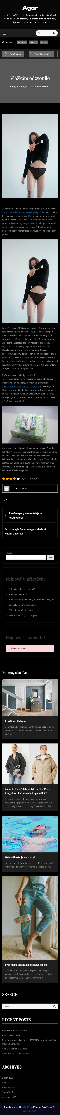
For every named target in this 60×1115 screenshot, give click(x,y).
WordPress (28, 1107)
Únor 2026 (7, 1083)
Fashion (22, 42)
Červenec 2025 (9, 1097)
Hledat (9, 553)
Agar (30, 8)
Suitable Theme (30, 1111)
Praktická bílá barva (18, 594)
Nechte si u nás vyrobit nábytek (23, 615)
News (43, 42)
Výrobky (6, 500)
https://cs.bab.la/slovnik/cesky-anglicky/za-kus (23, 212)
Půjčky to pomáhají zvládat (33, 54)
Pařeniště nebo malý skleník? (22, 589)
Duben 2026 (7, 1078)
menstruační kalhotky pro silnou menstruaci (22, 386)
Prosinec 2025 (8, 1087)
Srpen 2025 (7, 1092)
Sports (34, 42)
